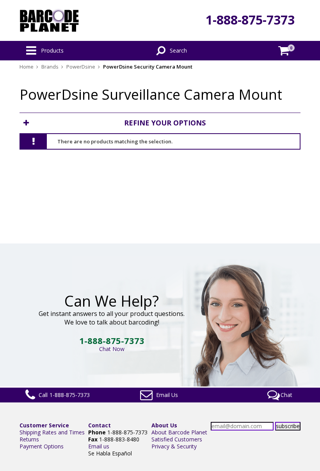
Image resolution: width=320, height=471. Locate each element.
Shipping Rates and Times (52, 432)
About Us (164, 425)
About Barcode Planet (179, 432)
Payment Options (42, 446)
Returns (29, 439)
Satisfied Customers (176, 439)
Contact (99, 425)
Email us (98, 446)
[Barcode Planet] (49, 20)
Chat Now (111, 349)
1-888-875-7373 (250, 19)
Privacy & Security (174, 446)
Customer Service (44, 425)
